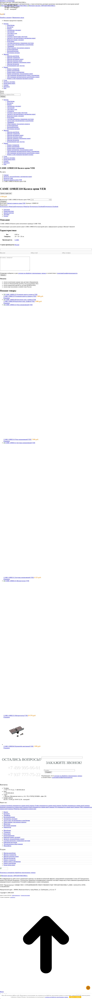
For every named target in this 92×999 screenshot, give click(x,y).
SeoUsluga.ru (12, 897)
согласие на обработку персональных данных (32, 273)
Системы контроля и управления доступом (17, 840)
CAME (17, 240)
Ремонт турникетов (10, 860)
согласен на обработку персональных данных (68, 776)
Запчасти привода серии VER (16, 203)
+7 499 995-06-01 (11, 5)
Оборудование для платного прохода (15, 822)
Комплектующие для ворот (12, 837)
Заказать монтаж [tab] (9, 213)
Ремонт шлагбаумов (10, 863)
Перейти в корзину (6, 17)
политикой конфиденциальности (67, 273)
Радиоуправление (9, 835)
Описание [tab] (7, 209)
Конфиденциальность (16, 895)
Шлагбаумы (7, 830)
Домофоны (7, 815)
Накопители (7, 827)
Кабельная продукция (10, 842)
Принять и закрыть (75, 997)
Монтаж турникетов (10, 854)
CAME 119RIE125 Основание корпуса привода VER (20, 296)
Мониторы (7, 824)
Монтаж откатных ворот (11, 856)
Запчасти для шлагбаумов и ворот (14, 839)
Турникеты (7, 832)
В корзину (3, 201)
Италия (17, 244)
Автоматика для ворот (10, 819)
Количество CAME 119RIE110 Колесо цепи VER (15, 199)
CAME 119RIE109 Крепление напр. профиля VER (19, 301)
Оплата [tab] (6, 216)
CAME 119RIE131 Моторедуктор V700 (16, 715)
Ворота (6, 812)
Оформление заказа (18, 17)
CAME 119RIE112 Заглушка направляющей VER (19, 577)
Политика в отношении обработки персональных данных (17, 872)
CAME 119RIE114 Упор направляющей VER (17, 439)
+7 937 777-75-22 (23, 774)
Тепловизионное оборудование (13, 844)
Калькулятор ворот (9, 865)
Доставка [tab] (6, 214)
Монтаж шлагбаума (10, 853)
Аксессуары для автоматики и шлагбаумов (17, 820)
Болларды (7, 813)
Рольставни (7, 834)
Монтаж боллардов (9, 858)
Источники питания (10, 825)
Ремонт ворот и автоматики (12, 861)
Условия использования (25, 895)
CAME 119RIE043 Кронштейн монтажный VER (19, 746)
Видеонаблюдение (9, 817)
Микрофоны (7, 846)
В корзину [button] (7, 298)
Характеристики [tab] (9, 211)
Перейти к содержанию (7, 1)
